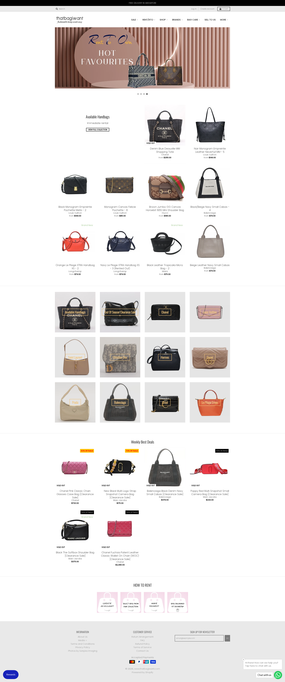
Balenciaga (210, 212)
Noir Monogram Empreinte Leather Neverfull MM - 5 (210, 150)
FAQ (142, 640)
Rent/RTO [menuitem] (147, 19)
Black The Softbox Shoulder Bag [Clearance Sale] (75, 554)
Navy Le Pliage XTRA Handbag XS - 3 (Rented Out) (120, 266)
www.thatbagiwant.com (147, 668)
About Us (82, 636)
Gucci (165, 212)
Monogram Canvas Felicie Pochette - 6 (120, 208)
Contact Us (142, 650)
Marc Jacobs (120, 500)
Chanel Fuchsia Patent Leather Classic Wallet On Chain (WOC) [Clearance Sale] (120, 556)
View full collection (97, 130)
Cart (225, 9)
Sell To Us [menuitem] (210, 19)
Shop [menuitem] (163, 19)
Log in (194, 9)
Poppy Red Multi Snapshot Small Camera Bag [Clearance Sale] (210, 492)
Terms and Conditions (83, 643)
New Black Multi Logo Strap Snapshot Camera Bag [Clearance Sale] (120, 494)
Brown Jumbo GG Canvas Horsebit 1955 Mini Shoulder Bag (165, 208)
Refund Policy (142, 643)
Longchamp (75, 271)
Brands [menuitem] (176, 19)
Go (227, 638)
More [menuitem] (223, 19)
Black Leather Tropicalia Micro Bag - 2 (165, 266)
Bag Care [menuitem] (192, 19)
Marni (165, 271)
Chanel (165, 154)
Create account (207, 9)
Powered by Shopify (142, 672)
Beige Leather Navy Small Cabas (210, 265)
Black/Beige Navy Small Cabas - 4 (209, 208)
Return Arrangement (142, 636)
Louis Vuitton (209, 154)
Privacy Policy (82, 647)
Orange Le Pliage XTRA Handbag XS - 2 (75, 266)
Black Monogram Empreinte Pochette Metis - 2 (75, 208)
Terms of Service (142, 647)
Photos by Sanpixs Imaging (82, 650)
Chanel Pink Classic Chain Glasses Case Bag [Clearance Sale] (75, 494)
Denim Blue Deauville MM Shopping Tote (165, 150)
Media (81, 640)
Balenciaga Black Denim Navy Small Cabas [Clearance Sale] (165, 492)
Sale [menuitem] (133, 19)
